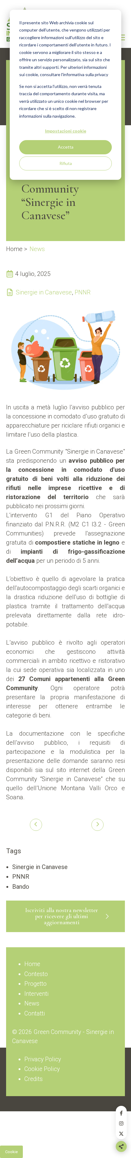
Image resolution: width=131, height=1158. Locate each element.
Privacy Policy (42, 1059)
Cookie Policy (42, 1069)
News (37, 249)
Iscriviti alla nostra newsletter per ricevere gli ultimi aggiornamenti (61, 916)
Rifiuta (65, 163)
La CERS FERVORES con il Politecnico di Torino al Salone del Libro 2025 (36, 825)
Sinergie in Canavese (44, 292)
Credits (33, 1079)
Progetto (35, 983)
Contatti (34, 1013)
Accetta (65, 146)
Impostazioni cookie (65, 130)
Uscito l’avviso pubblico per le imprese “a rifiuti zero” (95, 825)
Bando (20, 886)
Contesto (36, 974)
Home (14, 249)
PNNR (82, 292)
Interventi (36, 993)
